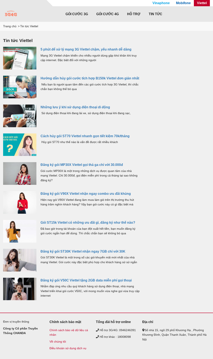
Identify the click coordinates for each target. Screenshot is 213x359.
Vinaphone (161, 3)
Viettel (202, 3)
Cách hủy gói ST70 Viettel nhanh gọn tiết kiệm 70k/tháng (85, 136)
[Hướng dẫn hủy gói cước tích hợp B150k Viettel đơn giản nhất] (19, 87)
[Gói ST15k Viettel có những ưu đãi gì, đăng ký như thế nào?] (19, 231)
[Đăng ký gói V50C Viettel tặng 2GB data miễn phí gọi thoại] (19, 289)
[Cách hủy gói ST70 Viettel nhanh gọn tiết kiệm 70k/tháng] (19, 144)
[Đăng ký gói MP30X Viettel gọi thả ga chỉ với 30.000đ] (19, 173)
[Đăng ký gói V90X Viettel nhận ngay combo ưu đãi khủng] (19, 202)
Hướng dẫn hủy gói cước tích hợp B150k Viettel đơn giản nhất (90, 78)
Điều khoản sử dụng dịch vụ (68, 348)
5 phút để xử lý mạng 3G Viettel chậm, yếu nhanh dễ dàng (86, 49)
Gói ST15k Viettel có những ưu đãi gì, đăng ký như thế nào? (88, 222)
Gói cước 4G (107, 14)
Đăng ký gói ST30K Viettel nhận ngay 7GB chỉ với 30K (83, 251)
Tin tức (155, 14)
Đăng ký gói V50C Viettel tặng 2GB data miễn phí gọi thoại (86, 280)
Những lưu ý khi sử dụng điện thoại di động (75, 107)
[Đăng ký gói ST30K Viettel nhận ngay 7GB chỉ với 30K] (19, 260)
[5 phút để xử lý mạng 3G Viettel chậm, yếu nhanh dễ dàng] (19, 58)
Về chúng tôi (58, 341)
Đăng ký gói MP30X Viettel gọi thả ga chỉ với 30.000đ (82, 165)
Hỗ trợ (133, 14)
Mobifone (183, 3)
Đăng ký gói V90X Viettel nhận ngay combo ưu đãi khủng (86, 193)
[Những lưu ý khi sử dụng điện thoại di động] (19, 116)
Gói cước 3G (77, 14)
